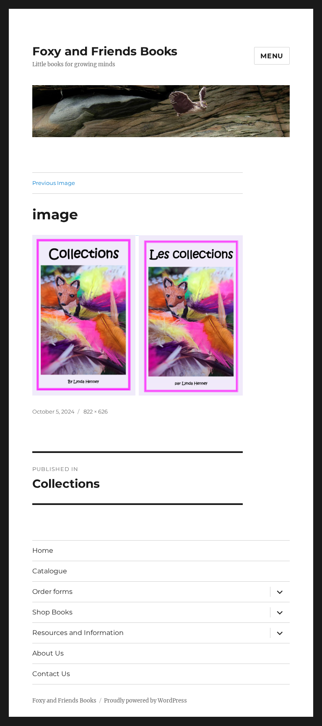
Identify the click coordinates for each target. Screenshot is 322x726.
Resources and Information (78, 633)
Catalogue (49, 571)
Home (42, 550)
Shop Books (52, 612)
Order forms (52, 592)
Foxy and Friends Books (104, 51)
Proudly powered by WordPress (145, 700)
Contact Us (51, 674)
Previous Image (53, 183)
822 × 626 (95, 411)
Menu (271, 56)
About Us (48, 653)
